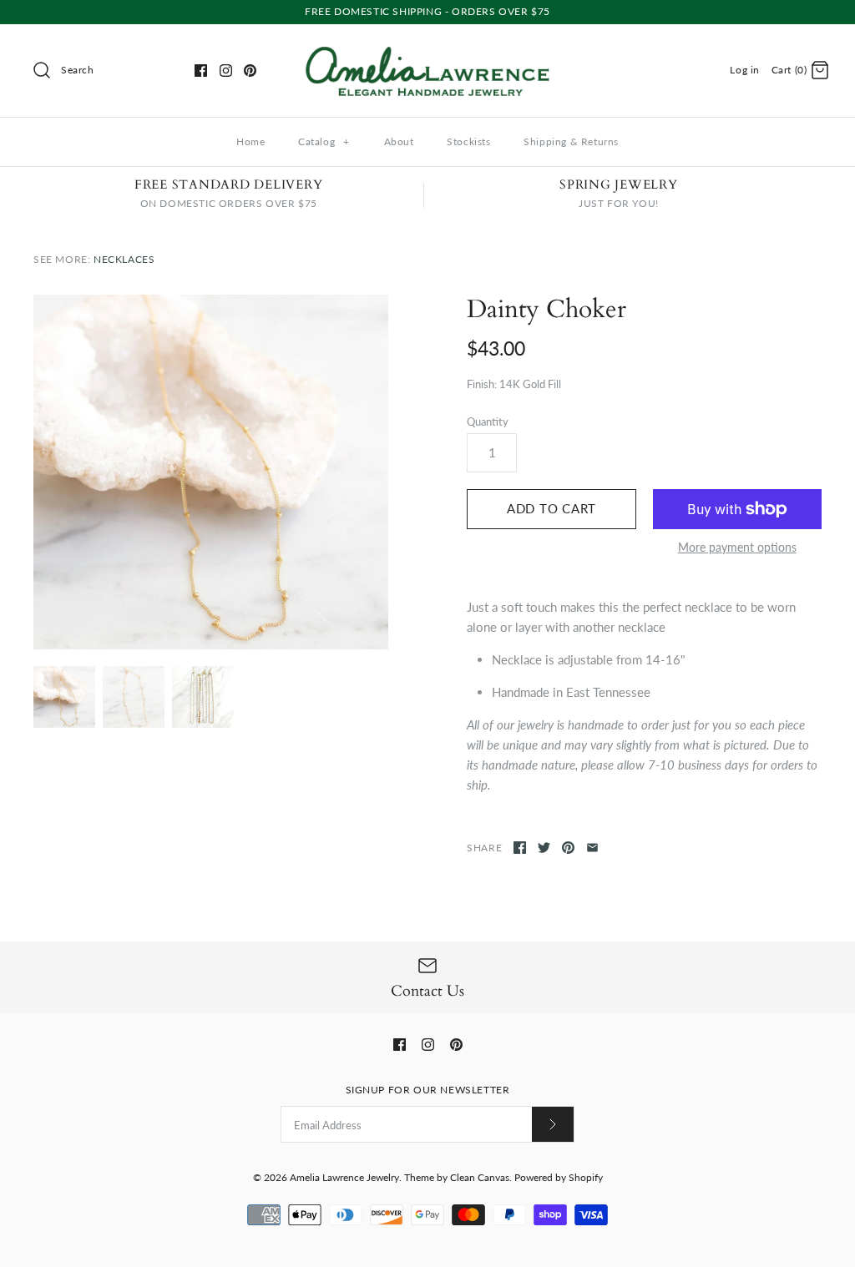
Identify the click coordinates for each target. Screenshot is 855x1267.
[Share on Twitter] (544, 847)
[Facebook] (201, 70)
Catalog (324, 141)
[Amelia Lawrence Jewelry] (427, 50)
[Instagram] (226, 70)
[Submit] (553, 1124)
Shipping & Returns (571, 141)
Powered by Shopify (558, 1177)
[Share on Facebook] (520, 847)
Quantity (487, 421)
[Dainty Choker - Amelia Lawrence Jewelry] (210, 472)
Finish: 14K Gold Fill (514, 384)
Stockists (468, 141)
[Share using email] (592, 847)
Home (250, 141)
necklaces (124, 259)
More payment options (737, 547)
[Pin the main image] (568, 847)
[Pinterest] (250, 70)
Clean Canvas (479, 1177)
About (399, 141)
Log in (745, 69)
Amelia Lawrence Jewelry (344, 1177)
